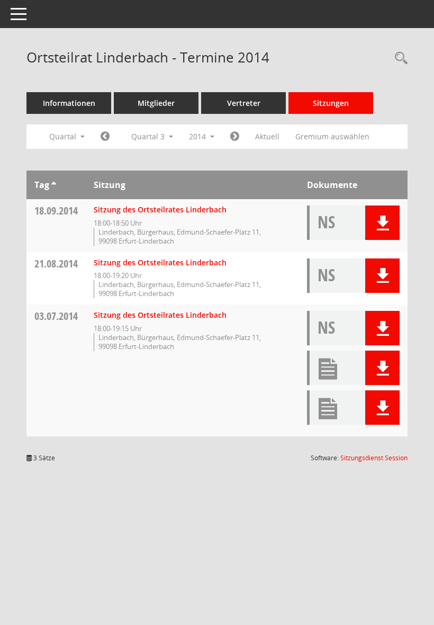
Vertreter (243, 103)
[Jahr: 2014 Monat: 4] (105, 136)
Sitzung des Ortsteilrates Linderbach (160, 209)
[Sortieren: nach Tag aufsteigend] (53, 185)
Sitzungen (331, 103)
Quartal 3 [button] (149, 136)
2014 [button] (198, 136)
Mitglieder (156, 103)
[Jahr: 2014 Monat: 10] (234, 136)
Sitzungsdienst (374, 457)
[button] (382, 223)
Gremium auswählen (332, 136)
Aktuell (267, 136)
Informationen (69, 103)
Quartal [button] (63, 136)
